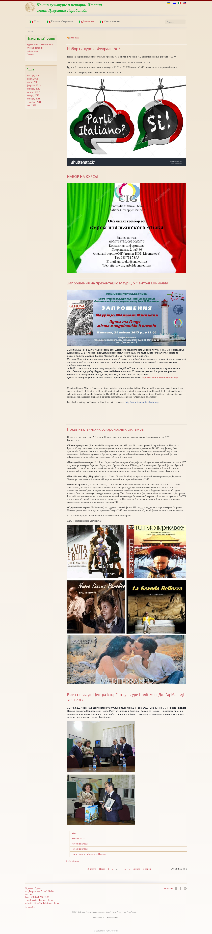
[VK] (176, 888)
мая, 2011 (31, 105)
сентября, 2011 (34, 102)
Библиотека (32, 51)
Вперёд (136, 869)
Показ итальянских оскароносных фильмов (105, 429)
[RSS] (185, 888)
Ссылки (30, 54)
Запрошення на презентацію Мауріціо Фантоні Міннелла (117, 283)
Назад (102, 869)
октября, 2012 (33, 89)
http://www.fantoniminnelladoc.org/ (160, 377)
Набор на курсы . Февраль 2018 (94, 48)
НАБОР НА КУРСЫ (82, 176)
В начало (91, 869)
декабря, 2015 (33, 75)
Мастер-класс (78, 838)
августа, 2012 (33, 92)
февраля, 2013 (34, 85)
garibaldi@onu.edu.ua (42, 900)
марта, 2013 (32, 82)
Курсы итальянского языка (40, 44)
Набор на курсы (79, 844)
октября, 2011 (33, 98)
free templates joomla (106, 931)
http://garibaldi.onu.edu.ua (46, 903)
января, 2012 (33, 95)
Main (74, 833)
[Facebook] (181, 888)
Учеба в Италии (35, 48)
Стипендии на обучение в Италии (89, 854)
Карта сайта (29, 907)
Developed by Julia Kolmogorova (105, 917)
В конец (147, 869)
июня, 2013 (32, 79)
